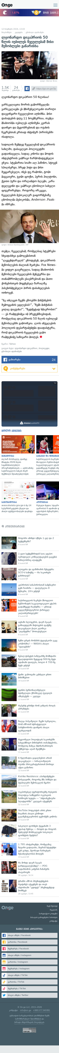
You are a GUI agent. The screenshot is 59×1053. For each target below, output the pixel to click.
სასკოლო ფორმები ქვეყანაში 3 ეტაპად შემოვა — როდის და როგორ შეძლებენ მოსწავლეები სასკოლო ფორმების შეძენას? (29, 832)
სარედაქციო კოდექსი (48, 914)
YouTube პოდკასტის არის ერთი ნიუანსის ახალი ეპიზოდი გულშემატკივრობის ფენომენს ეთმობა (29, 815)
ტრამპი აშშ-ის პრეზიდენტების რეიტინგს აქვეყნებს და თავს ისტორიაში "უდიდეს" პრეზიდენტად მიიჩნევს (29, 887)
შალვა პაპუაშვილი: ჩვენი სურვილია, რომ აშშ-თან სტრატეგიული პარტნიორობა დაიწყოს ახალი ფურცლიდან (29, 727)
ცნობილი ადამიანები (35, 32)
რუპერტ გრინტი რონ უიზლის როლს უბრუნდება (29, 710)
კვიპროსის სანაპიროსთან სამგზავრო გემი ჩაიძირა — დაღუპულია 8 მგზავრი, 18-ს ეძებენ (29, 589)
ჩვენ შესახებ (52, 906)
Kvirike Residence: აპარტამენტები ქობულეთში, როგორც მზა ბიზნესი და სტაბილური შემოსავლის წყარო (29, 781)
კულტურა (19, 32)
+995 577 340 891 (41, 1010)
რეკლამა (53, 910)
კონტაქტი (53, 921)
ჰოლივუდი (44, 348)
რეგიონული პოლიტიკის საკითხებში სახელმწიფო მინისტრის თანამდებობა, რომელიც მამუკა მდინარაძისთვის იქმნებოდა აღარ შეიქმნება (29, 745)
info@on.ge (25, 1010)
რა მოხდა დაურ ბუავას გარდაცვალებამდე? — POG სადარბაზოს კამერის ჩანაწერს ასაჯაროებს (29, 869)
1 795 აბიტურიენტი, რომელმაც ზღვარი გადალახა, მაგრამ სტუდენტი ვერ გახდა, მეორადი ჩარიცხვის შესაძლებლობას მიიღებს (29, 850)
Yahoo (12, 344)
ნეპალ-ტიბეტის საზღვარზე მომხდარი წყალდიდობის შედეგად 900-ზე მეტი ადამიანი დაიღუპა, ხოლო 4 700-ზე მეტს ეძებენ (29, 662)
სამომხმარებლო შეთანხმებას (28, 1019)
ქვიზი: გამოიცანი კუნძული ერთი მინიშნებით (29, 679)
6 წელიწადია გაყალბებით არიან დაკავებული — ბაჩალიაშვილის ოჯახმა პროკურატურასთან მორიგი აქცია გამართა (29, 764)
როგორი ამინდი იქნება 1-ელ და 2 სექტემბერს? (29, 543)
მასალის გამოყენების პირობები (43, 917)
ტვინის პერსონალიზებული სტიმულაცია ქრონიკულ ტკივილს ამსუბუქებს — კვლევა (29, 695)
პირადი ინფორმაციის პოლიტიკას (29, 1022)
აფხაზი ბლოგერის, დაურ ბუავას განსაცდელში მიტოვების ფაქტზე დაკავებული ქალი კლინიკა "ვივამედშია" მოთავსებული (29, 628)
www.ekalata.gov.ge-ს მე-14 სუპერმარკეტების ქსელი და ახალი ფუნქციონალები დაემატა (17, 497)
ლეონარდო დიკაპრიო (26, 348)
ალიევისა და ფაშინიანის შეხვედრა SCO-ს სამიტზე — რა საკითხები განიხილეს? (29, 574)
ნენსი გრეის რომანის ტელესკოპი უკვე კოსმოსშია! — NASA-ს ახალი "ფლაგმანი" (29, 645)
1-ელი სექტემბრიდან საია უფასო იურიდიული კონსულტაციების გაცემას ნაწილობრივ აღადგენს (29, 558)
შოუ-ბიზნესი (7, 32)
